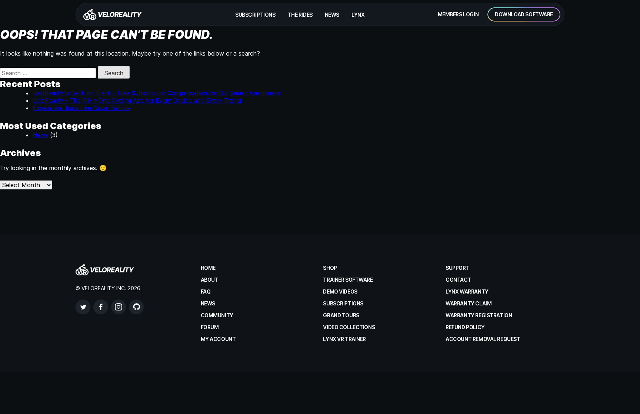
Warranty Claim (468, 303)
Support (457, 268)
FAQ (206, 291)
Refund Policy (465, 327)
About (210, 279)
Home (208, 268)
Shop (330, 268)
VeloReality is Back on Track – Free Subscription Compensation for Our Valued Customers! (157, 93)
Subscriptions (255, 14)
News (332, 14)
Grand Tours (341, 315)
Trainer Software (348, 279)
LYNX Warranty (467, 291)
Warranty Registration (479, 315)
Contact (458, 279)
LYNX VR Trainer (344, 339)
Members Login (458, 14)
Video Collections (349, 327)
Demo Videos (340, 291)
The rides (300, 14)
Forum (210, 327)
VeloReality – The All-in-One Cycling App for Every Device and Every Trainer (137, 100)
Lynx (357, 14)
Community (217, 315)
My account (218, 339)
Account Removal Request (483, 339)
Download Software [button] (524, 14)
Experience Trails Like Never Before (81, 108)
